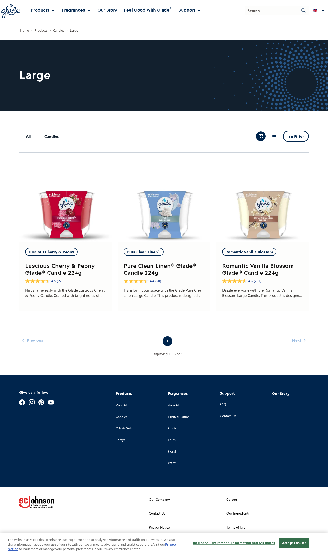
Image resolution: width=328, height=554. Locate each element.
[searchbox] (274, 10)
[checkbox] (52, 136)
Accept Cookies (294, 543)
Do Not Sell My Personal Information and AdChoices (234, 543)
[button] (319, 10)
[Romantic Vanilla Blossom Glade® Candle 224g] (262, 205)
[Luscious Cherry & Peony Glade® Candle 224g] (65, 205)
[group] (267, 136)
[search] (303, 10)
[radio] (261, 136)
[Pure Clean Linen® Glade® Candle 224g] (164, 205)
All (28, 136)
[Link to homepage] (10, 10)
